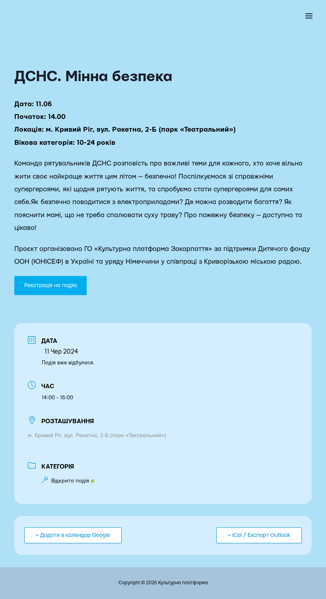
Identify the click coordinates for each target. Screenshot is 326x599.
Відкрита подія (70, 481)
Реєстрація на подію (50, 285)
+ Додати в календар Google (73, 535)
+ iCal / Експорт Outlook (259, 535)
